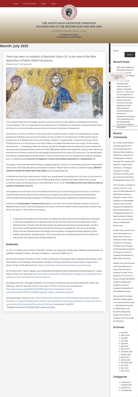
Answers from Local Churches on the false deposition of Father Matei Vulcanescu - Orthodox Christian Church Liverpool (124, 236)
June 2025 (124, 341)
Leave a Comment (47, 307)
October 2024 (126, 354)
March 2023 (125, 371)
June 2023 (124, 365)
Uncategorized (126, 390)
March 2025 (125, 349)
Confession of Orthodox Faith (27, 307)
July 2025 (124, 338)
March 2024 (125, 357)
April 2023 (124, 368)
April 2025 (124, 346)
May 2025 (124, 343)
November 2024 (126, 352)
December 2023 (126, 363)
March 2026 (125, 335)
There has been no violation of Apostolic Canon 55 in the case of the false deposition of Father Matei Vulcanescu (125, 91)
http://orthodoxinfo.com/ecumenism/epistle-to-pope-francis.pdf (64, 265)
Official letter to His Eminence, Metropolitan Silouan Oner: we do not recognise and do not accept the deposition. (123, 315)
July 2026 (124, 333)
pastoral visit (125, 388)
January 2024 (125, 360)
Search (116, 50)
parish (29, 64)
